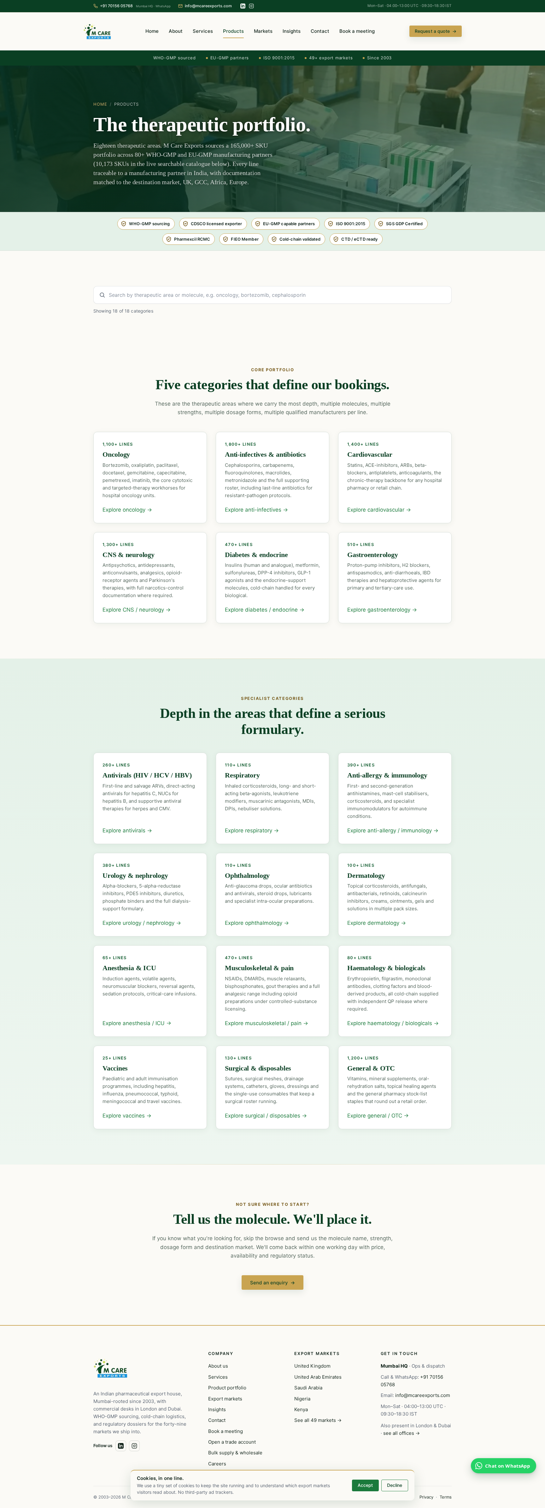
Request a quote (435, 31)
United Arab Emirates (318, 1377)
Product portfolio (227, 1388)
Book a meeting (357, 31)
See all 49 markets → (318, 1420)
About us (218, 1366)
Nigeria (302, 1399)
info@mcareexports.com (422, 1395)
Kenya (301, 1409)
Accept (365, 1485)
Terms (446, 1496)
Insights (292, 31)
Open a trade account (232, 1442)
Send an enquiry (272, 1283)
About (176, 31)
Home (152, 31)
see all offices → (401, 1433)
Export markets (225, 1399)
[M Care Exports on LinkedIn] (242, 6)
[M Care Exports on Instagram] (251, 6)
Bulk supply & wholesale (235, 1453)
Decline (394, 1485)
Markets (263, 31)
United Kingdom (312, 1366)
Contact (320, 31)
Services (203, 31)
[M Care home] (97, 31)
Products (233, 31)
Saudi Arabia (308, 1388)
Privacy (426, 1496)
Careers (217, 1464)
